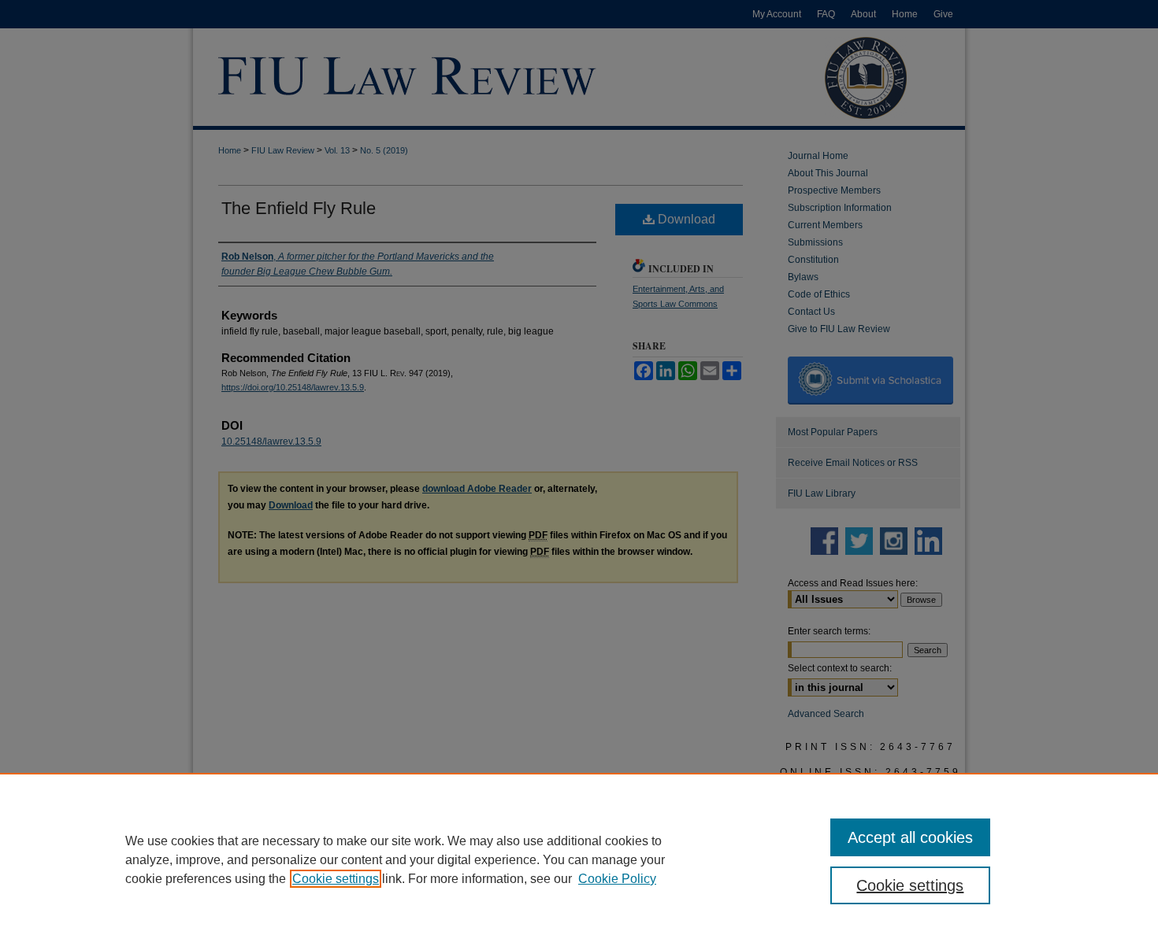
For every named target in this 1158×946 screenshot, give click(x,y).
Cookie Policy (617, 878)
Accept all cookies (910, 837)
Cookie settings (335, 878)
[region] (579, 859)
